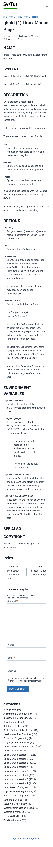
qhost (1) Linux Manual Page (38, 570)
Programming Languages (16, 795)
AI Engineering (10, 709)
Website (12, 670)
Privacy (37, 838)
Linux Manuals (10, 17)
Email (11, 657)
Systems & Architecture (14, 812)
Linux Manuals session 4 (15, 767)
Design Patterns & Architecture (18, 730)
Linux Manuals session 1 (29, 17)
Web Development (12, 820)
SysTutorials (19, 838)
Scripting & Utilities (12, 799)
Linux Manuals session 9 (15, 783)
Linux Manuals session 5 (15, 771)
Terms (29, 838)
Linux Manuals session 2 (15, 759)
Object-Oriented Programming (18, 791)
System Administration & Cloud (18, 808)
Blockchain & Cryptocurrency (17, 718)
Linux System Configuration (17, 787)
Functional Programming (15, 738)
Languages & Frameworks (16, 742)
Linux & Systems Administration (19, 746)
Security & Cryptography (15, 803)
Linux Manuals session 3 (15, 762)
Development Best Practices (17, 734)
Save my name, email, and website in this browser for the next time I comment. (27, 679)
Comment (12, 601)
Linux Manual (11, 36)
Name (11, 644)
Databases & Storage (13, 726)
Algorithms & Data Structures (17, 713)
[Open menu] (47, 5)
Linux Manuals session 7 (15, 775)
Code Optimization (12, 722)
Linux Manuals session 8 (15, 779)
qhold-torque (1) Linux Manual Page (15, 572)
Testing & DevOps (12, 816)
